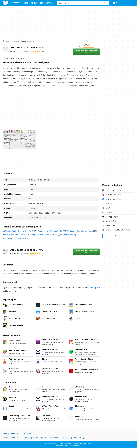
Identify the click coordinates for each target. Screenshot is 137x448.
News (26, 3)
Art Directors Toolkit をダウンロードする (18, 231)
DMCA (67, 438)
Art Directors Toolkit (26, 47)
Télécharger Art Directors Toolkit (50, 231)
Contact (13, 433)
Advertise (22, 433)
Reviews (34, 3)
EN (129, 3)
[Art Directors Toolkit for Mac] (5, 49)
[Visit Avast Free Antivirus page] (86, 46)
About (5, 433)
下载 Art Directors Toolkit (65, 235)
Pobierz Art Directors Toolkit (13, 235)
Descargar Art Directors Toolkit (39, 235)
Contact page (93, 288)
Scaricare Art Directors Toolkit (14, 238)
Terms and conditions (11, 438)
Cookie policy (27, 438)
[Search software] (105, 3)
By (14, 51)
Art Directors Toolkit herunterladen (80, 231)
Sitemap (32, 433)
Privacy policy (40, 438)
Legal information (55, 438)
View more (118, 236)
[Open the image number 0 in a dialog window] (19, 139)
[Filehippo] (11, 3)
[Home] (3, 41)
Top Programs (46, 3)
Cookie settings (79, 438)
